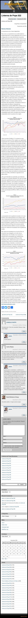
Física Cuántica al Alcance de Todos (10, 581)
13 (20, 548)
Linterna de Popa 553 (6, 465)
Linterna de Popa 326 (6, 578)
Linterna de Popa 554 (6, 463)
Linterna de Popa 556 (6, 458)
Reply (24, 331)
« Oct (2, 558)
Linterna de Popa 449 (6, 585)
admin (14, 19)
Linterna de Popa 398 (6, 601)
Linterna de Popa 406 (6, 592)
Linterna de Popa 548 (6, 477)
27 (20, 553)
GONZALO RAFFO (11, 322)
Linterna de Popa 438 (6, 590)
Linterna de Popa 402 (6, 594)
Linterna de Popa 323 (20, 314)
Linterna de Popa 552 (6, 468)
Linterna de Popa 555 (6, 461)
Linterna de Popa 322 (11, 15)
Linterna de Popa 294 (6, 565)
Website (5, 442)
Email (4, 439)
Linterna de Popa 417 (6, 597)
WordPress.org (5, 529)
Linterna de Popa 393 (6, 587)
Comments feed (5, 527)
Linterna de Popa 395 (6, 599)
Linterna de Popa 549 (6, 474)
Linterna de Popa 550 (6, 472)
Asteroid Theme (24, 616)
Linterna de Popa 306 (6, 571)
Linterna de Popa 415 (6, 606)
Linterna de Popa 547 (6, 479)
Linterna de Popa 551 (6, 470)
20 (20, 551)
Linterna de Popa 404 (6, 603)
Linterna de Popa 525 (6, 574)
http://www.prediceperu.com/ (8, 304)
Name (4, 436)
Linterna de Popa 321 (7, 314)
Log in (3, 522)
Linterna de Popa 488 (6, 567)
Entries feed (4, 524)
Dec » (6, 558)
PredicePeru (14, 4)
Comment (5, 424)
